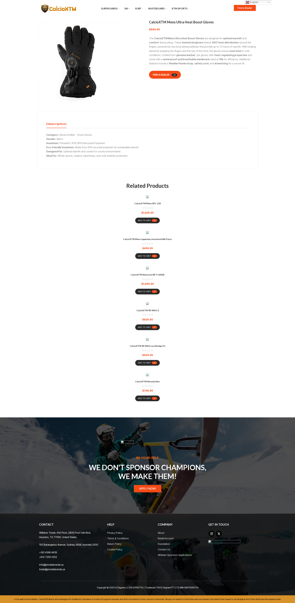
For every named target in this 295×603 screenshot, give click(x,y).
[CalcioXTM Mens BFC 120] (147, 197)
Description (56, 124)
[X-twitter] (219, 534)
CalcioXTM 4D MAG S (147, 310)
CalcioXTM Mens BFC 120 (147, 203)
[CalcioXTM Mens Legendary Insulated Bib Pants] (147, 233)
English (253, 2)
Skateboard (156, 8)
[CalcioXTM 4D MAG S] (147, 304)
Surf (138, 8)
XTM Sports (179, 8)
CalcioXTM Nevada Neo (147, 381)
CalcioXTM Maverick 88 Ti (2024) (147, 274)
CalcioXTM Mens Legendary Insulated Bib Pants (147, 239)
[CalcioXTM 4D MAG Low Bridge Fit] (147, 340)
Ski (126, 8)
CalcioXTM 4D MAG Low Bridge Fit (147, 346)
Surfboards (109, 8)
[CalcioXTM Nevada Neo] (147, 375)
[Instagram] (211, 534)
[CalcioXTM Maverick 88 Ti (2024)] (147, 269)
